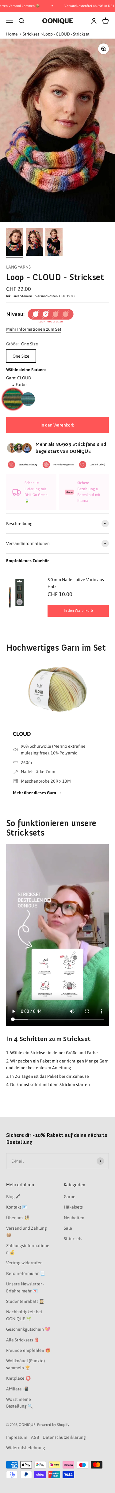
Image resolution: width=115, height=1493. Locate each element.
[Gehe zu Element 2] (34, 243)
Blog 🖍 (13, 1196)
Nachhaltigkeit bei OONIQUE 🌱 (24, 1315)
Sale (68, 1228)
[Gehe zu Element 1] (14, 243)
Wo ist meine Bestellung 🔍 (19, 1402)
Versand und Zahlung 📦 (26, 1231)
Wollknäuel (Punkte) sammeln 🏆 (25, 1364)
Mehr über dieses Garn (34, 792)
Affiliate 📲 (17, 1388)
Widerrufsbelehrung (25, 1447)
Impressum (16, 1437)
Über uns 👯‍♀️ (17, 1217)
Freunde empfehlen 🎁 (28, 1350)
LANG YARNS (18, 267)
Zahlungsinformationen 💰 (27, 1249)
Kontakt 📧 (16, 1207)
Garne (69, 1196)
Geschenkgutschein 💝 (28, 1329)
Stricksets (73, 1238)
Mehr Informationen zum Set (33, 329)
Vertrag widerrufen (24, 1262)
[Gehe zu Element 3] (54, 243)
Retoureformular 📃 (25, 1273)
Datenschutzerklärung (64, 1437)
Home (12, 34)
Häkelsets (73, 1207)
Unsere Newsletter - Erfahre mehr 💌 (25, 1287)
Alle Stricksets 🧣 (22, 1339)
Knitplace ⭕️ (18, 1378)
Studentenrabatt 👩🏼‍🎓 (25, 1301)
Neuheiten (74, 1217)
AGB (35, 1437)
